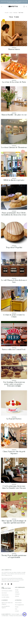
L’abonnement (5, 594)
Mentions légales (15, 614)
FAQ (16, 608)
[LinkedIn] (11, 584)
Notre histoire (18, 602)
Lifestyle (17, 591)
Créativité (17, 594)
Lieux (11, 12)
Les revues (4, 592)
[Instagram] (2, 584)
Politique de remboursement (16, 615)
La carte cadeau (5, 597)
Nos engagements (19, 604)
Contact (17, 611)
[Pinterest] (8, 584)
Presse (16, 606)
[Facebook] (5, 584)
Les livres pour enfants (7, 590)
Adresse (15, 12)
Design (16, 589)
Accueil (6, 12)
